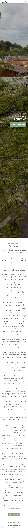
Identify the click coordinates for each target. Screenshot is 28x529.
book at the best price (18, 124)
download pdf (14, 514)
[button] (25, 1)
